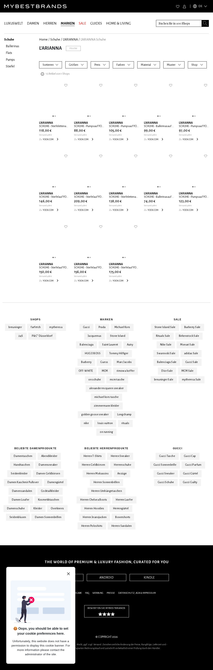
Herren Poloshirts (92, 525)
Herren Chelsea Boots (93, 499)
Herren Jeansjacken (94, 517)
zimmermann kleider (106, 405)
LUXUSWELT (13, 23)
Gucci (86, 327)
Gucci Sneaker (165, 473)
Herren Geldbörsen (93, 464)
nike (86, 423)
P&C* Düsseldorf (42, 335)
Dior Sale (167, 370)
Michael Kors (122, 327)
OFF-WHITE (86, 370)
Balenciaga (86, 344)
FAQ (87, 593)
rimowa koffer (125, 370)
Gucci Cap (190, 456)
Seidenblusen (18, 517)
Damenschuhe (16, 508)
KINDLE (149, 577)
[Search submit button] (205, 23)
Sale (177, 319)
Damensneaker (48, 464)
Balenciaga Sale (167, 362)
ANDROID (106, 577)
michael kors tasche (106, 397)
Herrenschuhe (122, 464)
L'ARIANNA (70, 39)
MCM (105, 370)
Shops (35, 319)
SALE (82, 23)
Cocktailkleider (50, 491)
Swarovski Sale (166, 353)
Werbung (97, 593)
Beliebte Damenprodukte (35, 448)
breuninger (15, 327)
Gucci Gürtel (190, 473)
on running (106, 432)
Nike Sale (166, 344)
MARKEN (68, 23)
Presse (111, 593)
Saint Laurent (110, 344)
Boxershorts (122, 517)
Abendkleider (49, 456)
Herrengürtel (121, 508)
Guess (104, 362)
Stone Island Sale (165, 327)
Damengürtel (55, 482)
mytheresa (55, 327)
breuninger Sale (163, 379)
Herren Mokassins (97, 473)
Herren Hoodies (94, 508)
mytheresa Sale (191, 379)
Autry (130, 344)
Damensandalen (22, 491)
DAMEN (33, 23)
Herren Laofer (124, 499)
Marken (106, 319)
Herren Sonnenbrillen (106, 482)
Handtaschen (22, 464)
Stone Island (117, 335)
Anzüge (122, 473)
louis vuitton (105, 423)
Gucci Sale (191, 362)
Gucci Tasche (167, 456)
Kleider (37, 508)
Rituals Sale (163, 335)
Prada (102, 327)
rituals (125, 423)
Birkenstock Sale (189, 335)
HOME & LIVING (118, 23)
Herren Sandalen (121, 525)
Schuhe (55, 39)
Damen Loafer (20, 499)
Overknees (57, 508)
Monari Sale (187, 344)
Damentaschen (23, 456)
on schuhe (94, 379)
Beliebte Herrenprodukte (106, 448)
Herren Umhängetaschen (106, 491)
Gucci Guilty (190, 482)
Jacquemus (95, 335)
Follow (73, 48)
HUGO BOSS (92, 353)
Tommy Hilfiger (118, 353)
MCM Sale (187, 370)
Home (43, 39)
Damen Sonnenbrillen (48, 517)
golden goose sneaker (95, 414)
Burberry (86, 362)
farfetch (36, 327)
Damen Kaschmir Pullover (23, 482)
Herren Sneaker (120, 456)
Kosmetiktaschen (48, 499)
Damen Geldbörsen (48, 473)
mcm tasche (117, 379)
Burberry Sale (192, 327)
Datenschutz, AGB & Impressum (137, 593)
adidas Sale (191, 353)
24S (21, 335)
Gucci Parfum (193, 464)
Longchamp (124, 414)
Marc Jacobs (124, 362)
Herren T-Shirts (92, 456)
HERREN (50, 23)
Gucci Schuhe (166, 482)
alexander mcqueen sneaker (106, 388)
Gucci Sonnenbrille (165, 464)
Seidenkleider (19, 473)
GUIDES (96, 23)
